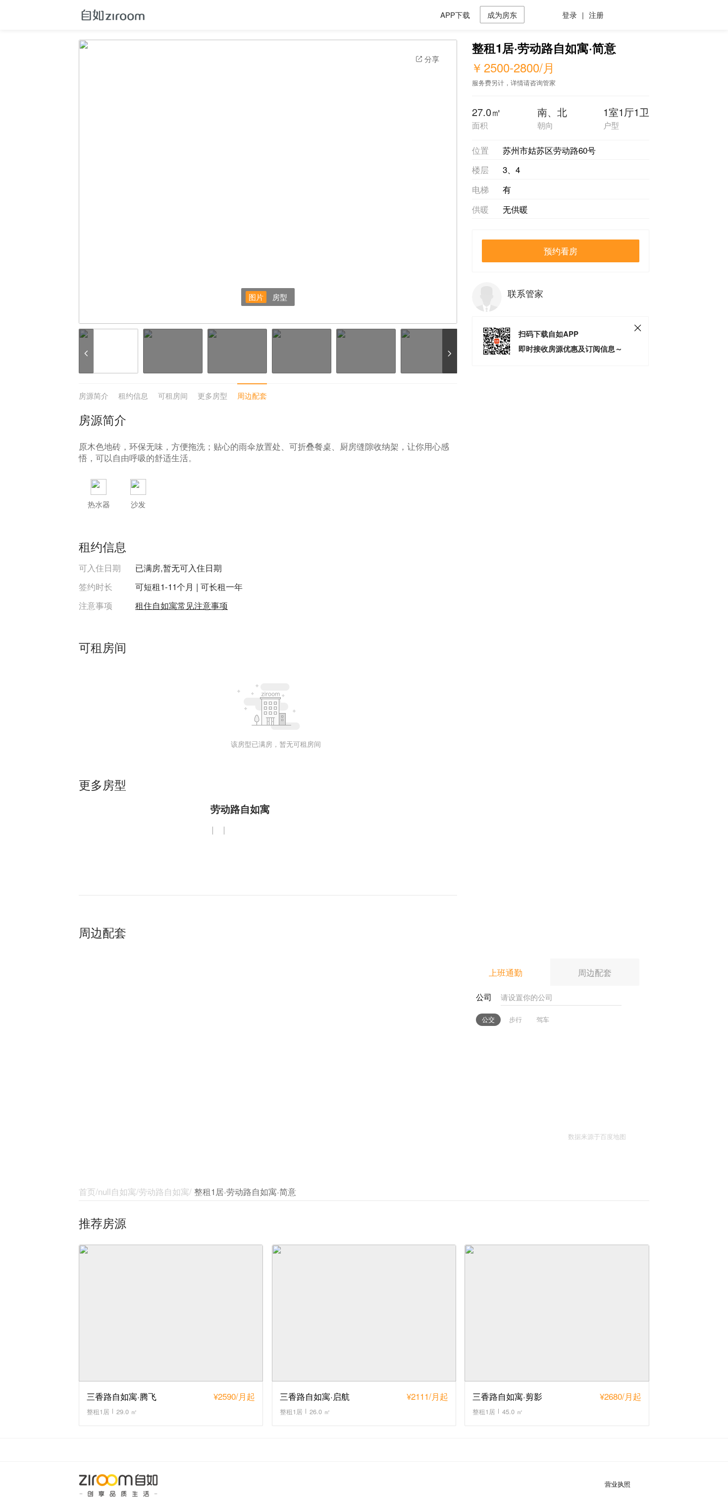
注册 (596, 14)
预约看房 (560, 250)
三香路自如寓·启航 (315, 1396)
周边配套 (252, 395)
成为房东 (502, 14)
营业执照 (617, 1484)
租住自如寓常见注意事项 (181, 605)
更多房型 (212, 395)
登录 (569, 14)
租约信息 (133, 395)
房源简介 (93, 395)
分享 (431, 59)
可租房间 (173, 395)
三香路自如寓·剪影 (507, 1396)
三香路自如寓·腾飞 (121, 1396)
